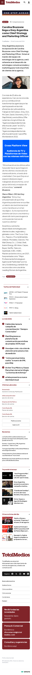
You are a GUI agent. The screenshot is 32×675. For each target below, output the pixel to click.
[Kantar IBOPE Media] (16, 151)
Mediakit (4, 601)
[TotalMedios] (16, 555)
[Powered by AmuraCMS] (25, 672)
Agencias (5, 22)
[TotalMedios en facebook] (12, 574)
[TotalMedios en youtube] (24, 574)
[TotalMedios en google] (20, 574)
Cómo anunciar (6, 593)
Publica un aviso (16, 421)
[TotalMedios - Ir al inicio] (13, 2)
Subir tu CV (16, 425)
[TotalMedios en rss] (28, 574)
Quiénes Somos (6, 585)
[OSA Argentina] (16, 13)
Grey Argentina (11, 276)
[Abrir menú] (2, 2)
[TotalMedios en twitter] (16, 574)
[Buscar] (24, 2)
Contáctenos (6, 597)
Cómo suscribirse (7, 589)
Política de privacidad (8, 658)
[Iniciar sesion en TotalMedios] (29, 2)
